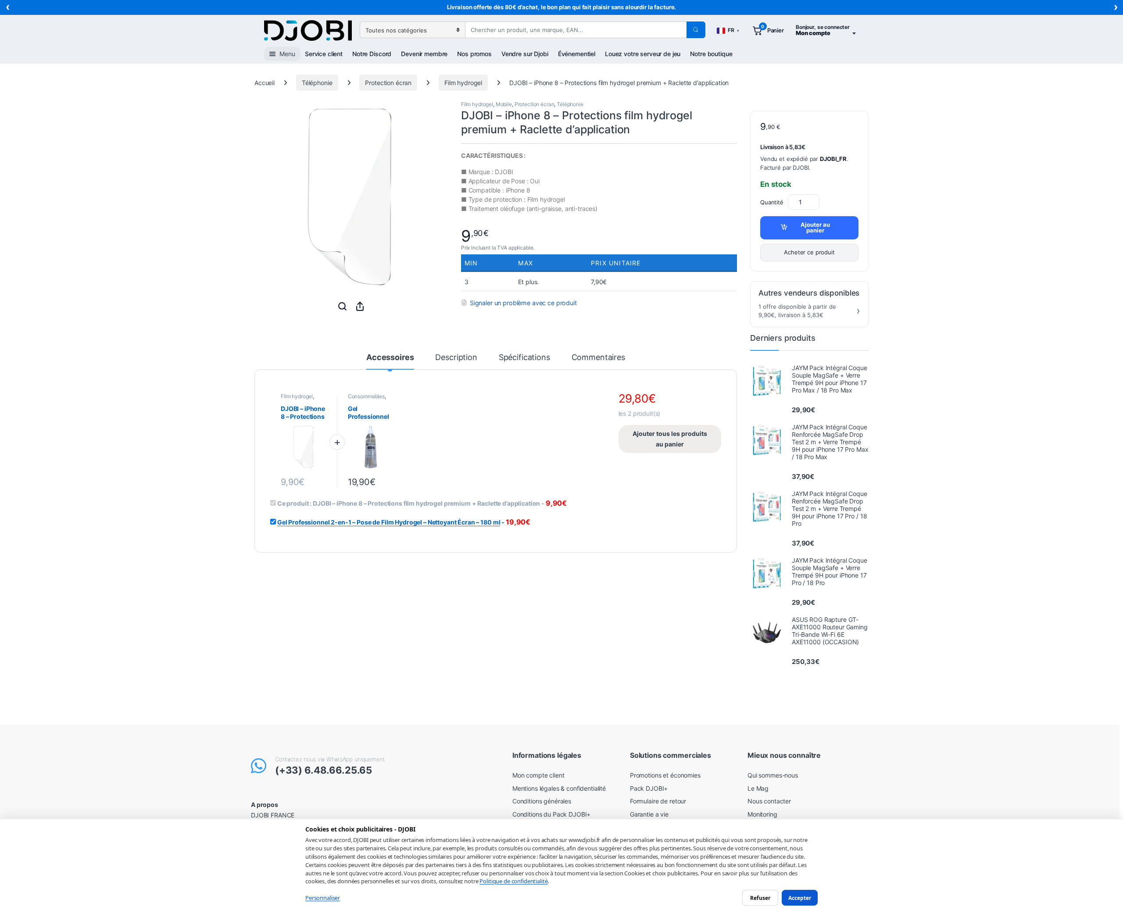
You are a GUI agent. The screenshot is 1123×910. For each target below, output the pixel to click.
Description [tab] (456, 357)
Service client (324, 53)
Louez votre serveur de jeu (642, 53)
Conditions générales (541, 801)
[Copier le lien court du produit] (360, 306)
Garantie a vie (649, 814)
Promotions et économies (665, 775)
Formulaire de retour (658, 801)
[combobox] (576, 29)
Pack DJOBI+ (649, 788)
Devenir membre (424, 53)
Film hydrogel (463, 82)
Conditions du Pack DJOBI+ (551, 814)
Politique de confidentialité (513, 881)
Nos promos (474, 53)
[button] (342, 306)
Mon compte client (538, 775)
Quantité (771, 202)
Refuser (760, 897)
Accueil (264, 82)
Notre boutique (711, 53)
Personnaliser (322, 898)
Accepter (799, 897)
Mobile (504, 104)
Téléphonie (317, 82)
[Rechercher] (695, 29)
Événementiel (576, 53)
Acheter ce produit (809, 252)
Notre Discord (371, 53)
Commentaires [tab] (598, 357)
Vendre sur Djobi (524, 53)
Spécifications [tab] (524, 357)
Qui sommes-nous (772, 775)
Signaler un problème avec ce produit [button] (523, 303)
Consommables (366, 396)
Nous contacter (769, 801)
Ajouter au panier (815, 227)
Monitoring (762, 814)
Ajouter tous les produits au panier (670, 439)
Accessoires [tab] (390, 357)
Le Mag (758, 788)
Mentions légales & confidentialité (559, 788)
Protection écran (388, 82)
